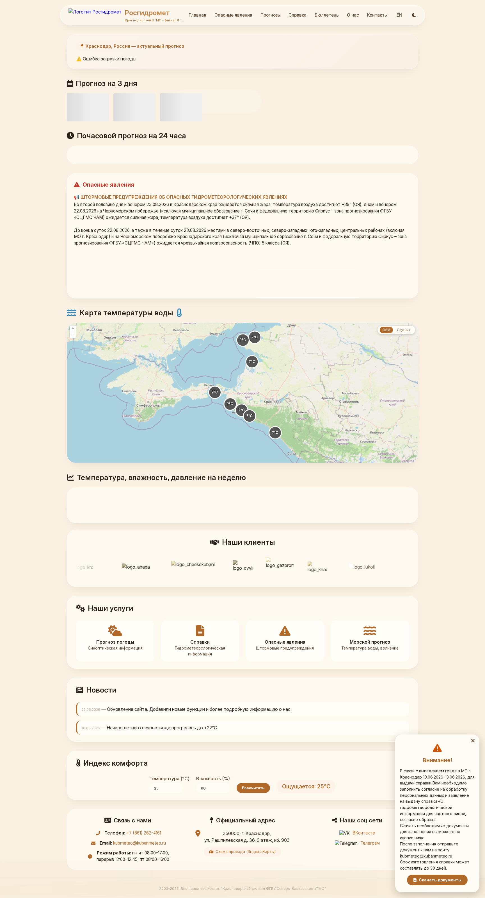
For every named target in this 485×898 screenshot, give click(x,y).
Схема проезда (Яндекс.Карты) (246, 851)
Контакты (377, 15)
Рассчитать (253, 788)
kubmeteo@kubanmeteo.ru (139, 843)
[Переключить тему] (414, 15)
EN (399, 15)
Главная (197, 15)
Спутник (403, 330)
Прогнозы (270, 15)
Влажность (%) (213, 778)
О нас (353, 15)
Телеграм (370, 843)
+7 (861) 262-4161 (143, 833)
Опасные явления (233, 15)
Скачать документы (440, 879)
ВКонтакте (364, 833)
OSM (386, 330)
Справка (297, 15)
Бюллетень (327, 15)
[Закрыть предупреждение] (473, 741)
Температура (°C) (169, 778)
